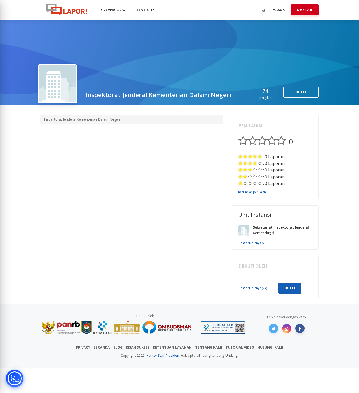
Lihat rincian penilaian (251, 192)
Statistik (145, 9)
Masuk (278, 9)
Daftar (304, 9)
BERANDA (102, 347)
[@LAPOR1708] (273, 328)
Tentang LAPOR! (113, 9)
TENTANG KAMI (208, 347)
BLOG (118, 347)
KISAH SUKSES (137, 347)
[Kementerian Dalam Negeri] (87, 327)
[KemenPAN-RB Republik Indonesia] (61, 327)
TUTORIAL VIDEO (239, 347)
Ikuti (301, 92)
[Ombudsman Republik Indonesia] (170, 327)
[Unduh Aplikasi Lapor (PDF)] (223, 327)
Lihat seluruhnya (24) (252, 288)
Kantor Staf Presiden (162, 355)
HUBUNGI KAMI (270, 347)
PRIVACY (83, 347)
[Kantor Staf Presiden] (127, 327)
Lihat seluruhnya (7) (251, 243)
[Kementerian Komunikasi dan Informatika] (102, 327)
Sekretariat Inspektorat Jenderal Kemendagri (281, 230)
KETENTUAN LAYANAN (172, 347)
